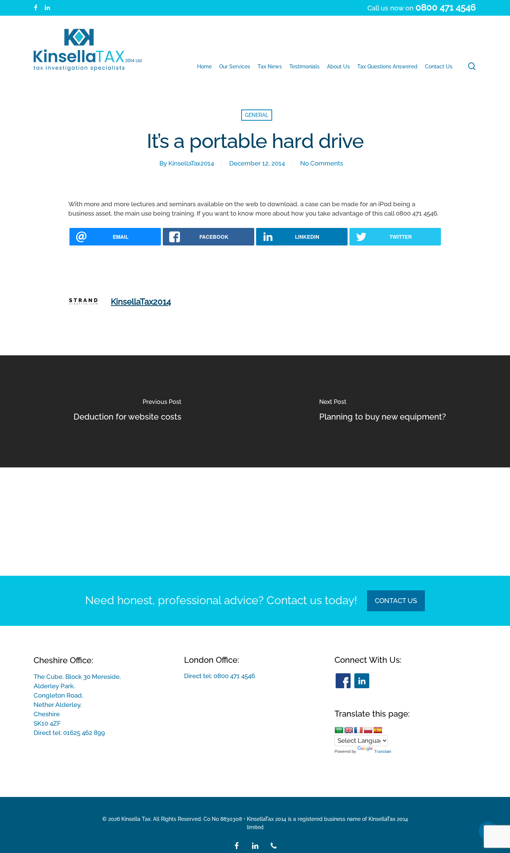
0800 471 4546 (234, 676)
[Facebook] (343, 680)
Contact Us (396, 601)
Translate (382, 751)
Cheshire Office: (63, 660)
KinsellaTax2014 (191, 163)
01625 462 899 (84, 732)
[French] (358, 730)
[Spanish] (377, 730)
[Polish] (368, 730)
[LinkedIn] (361, 680)
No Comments (321, 163)
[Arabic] (339, 730)
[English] (348, 730)
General (256, 115)
